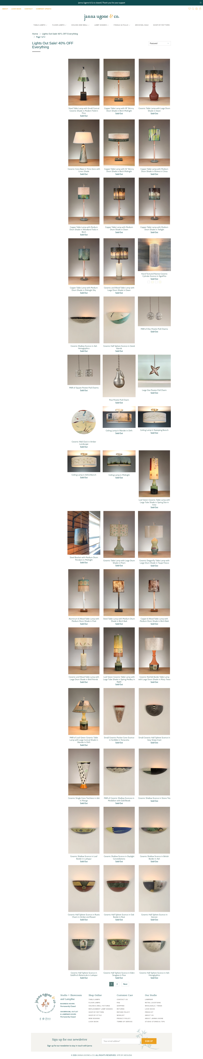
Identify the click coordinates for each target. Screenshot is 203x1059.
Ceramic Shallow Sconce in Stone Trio (154, 798)
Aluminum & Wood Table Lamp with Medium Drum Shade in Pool (84, 620)
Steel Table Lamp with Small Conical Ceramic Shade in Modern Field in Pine (83, 110)
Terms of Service (124, 1021)
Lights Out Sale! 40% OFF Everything (60, 34)
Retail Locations (153, 1002)
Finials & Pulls (121, 25)
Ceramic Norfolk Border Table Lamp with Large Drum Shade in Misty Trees (154, 678)
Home (35, 34)
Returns (120, 1009)
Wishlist (121, 1015)
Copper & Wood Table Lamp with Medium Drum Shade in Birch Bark (154, 620)
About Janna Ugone (154, 1018)
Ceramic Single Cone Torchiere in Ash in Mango (84, 799)
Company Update (43, 9)
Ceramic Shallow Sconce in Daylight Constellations (119, 857)
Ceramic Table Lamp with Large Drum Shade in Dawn (154, 109)
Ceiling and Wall (79, 25)
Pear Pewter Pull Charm (119, 400)
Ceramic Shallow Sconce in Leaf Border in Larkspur (83, 857)
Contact (29, 9)
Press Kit (149, 1012)
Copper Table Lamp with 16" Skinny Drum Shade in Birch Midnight (119, 170)
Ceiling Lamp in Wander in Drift (119, 430)
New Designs (94, 1018)
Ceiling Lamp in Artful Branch (84, 475)
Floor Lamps (58, 25)
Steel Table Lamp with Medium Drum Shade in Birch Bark (119, 620)
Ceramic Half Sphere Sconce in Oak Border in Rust (119, 915)
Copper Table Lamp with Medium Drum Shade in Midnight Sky (84, 289)
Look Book (16, 9)
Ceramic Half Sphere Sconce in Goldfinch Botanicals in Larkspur (83, 974)
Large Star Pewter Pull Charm (154, 390)
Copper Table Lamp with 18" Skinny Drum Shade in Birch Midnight (119, 109)
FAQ (118, 1002)
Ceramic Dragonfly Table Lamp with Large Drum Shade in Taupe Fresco (154, 561)
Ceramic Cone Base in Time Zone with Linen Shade (84, 170)
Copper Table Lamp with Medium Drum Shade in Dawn (119, 228)
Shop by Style (95, 1015)
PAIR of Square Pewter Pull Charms (84, 388)
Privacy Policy (124, 1018)
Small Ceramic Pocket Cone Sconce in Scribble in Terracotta (119, 738)
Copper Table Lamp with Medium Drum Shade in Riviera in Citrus (154, 170)
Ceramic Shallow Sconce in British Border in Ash (154, 857)
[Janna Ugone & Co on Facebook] (40, 1019)
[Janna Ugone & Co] (101, 17)
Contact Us (122, 999)
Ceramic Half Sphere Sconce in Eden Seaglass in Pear (119, 974)
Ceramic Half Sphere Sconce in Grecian (154, 915)
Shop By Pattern (161, 25)
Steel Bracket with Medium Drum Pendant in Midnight (84, 558)
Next (125, 984)
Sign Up (149, 1041)
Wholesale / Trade (153, 1006)
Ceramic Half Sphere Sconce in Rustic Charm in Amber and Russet (84, 915)
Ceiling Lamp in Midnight (119, 475)
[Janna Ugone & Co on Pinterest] (43, 1019)
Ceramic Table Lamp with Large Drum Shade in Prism (119, 561)
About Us (149, 1015)
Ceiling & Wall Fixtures (99, 1006)
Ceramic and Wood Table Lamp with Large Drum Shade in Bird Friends (84, 678)
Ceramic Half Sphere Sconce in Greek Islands (119, 347)
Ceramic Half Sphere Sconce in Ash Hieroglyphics (154, 974)
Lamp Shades (100, 25)
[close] (200, 3)
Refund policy (123, 1012)
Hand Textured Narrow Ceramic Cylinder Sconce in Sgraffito (154, 275)
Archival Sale (142, 25)
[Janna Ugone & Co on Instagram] (46, 1019)
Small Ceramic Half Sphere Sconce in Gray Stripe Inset (154, 738)
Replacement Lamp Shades (101, 1009)
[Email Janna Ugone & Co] (49, 1019)
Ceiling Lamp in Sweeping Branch (154, 430)
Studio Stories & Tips (155, 1021)
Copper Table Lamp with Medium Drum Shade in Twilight (154, 228)
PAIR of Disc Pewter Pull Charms (154, 329)
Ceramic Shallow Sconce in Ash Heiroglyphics (84, 347)
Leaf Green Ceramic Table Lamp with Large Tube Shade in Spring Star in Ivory (154, 502)
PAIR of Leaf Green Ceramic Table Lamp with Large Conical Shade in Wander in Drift (84, 740)
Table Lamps (39, 25)
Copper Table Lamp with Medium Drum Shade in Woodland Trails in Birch (84, 229)
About (5, 9)
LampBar (149, 999)
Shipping (120, 1006)
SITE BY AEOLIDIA (124, 1055)
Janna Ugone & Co (86, 1055)
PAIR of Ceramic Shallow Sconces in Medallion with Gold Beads (119, 799)
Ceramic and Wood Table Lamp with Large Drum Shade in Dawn (119, 289)
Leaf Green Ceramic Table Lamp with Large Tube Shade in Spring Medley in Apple (119, 679)
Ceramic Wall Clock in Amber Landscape (84, 443)
